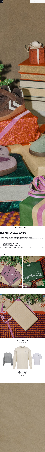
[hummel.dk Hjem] (1, 1)
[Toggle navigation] (31, 1)
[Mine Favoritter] (21, 375)
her (25, 342)
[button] (34, 1)
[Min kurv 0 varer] (40, 1)
